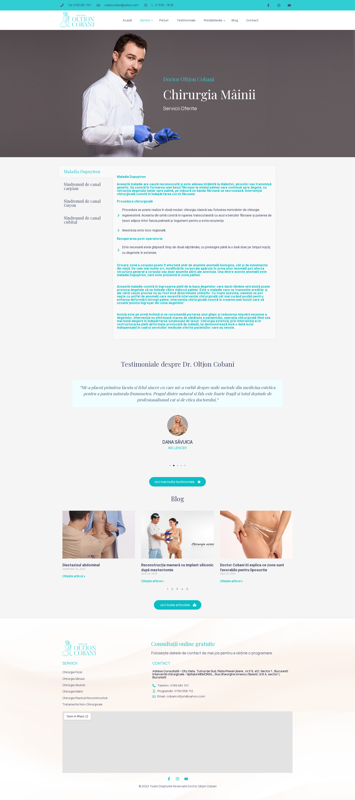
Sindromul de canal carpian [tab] (82, 186)
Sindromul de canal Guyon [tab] (82, 203)
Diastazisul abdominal (81, 565)
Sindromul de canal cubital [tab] (82, 220)
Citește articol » (73, 576)
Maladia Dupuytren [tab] (82, 171)
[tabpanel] (194, 252)
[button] (145, 20)
